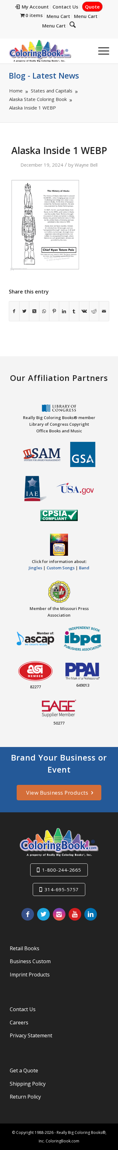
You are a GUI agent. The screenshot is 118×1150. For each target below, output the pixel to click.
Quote (92, 6)
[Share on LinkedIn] (64, 311)
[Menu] (100, 50)
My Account (35, 6)
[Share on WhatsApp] (44, 311)
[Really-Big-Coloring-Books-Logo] (49, 50)
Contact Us (65, 6)
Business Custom (30, 961)
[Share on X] (24, 311)
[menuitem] (32, 7)
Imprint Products (30, 974)
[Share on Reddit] (94, 311)
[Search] (73, 24)
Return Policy (25, 1096)
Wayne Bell (86, 165)
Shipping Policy (28, 1083)
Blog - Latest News (44, 75)
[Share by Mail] (104, 311)
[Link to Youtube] (75, 914)
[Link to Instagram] (59, 914)
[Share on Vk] (84, 311)
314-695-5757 (62, 889)
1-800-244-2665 (61, 870)
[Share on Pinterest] (54, 311)
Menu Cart (58, 16)
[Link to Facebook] (27, 914)
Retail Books (24, 948)
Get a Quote (24, 1070)
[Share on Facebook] (14, 311)
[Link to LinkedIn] (90, 914)
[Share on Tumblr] (74, 311)
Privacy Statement (31, 1035)
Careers (19, 1022)
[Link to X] (43, 914)
